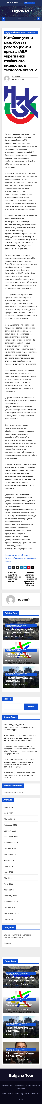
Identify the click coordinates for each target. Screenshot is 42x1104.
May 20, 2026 (13, 984)
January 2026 (10, 831)
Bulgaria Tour (21, 11)
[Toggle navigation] (19, 19)
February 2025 (10, 896)
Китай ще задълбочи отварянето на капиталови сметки (14, 577)
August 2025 (9, 860)
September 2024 (11, 913)
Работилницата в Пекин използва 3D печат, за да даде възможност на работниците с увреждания (20, 737)
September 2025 (11, 854)
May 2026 (8, 807)
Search (7, 699)
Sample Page (35, 1094)
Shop (21, 1099)
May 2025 (8, 878)
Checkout (15, 1094)
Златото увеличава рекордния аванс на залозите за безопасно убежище (29, 579)
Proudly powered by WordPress (13, 1085)
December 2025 (11, 837)
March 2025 (9, 890)
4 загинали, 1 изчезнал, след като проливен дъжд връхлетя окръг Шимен (19, 775)
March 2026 (9, 819)
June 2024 (9, 919)
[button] (35, 19)
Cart (9, 1094)
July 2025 (8, 866)
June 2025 (8, 872)
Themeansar (20, 1088)
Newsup (35, 1085)
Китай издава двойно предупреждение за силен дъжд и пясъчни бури (20, 727)
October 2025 (10, 848)
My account (25, 1094)
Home (4, 1094)
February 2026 (10, 825)
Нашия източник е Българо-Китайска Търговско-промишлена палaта (20, 558)
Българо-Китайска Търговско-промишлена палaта (20, 33)
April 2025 (8, 884)
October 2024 (10, 907)
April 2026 (8, 813)
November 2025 (11, 843)
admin (17, 77)
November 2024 (11, 901)
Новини (7, 943)
